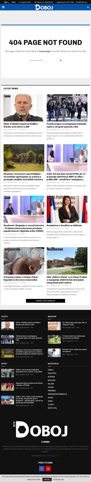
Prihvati (47, 479)
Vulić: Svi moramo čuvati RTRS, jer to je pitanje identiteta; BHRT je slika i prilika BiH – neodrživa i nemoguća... (66, 177)
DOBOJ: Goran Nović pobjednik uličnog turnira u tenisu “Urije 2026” (29, 371)
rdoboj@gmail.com (52, 456)
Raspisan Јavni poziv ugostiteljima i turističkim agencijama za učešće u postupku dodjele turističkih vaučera (23, 177)
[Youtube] (48, 468)
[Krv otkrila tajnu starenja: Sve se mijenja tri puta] (54, 326)
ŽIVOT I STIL (52, 408)
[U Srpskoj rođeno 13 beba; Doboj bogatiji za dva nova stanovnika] (24, 261)
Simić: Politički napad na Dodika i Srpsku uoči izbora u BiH (21, 125)
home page (44, 51)
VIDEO (50, 401)
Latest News (11, 88)
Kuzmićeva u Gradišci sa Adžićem (64, 225)
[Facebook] (41, 468)
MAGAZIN (51, 380)
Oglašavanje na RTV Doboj (65, 2)
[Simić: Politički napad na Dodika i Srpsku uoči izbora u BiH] (24, 107)
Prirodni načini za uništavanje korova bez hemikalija (73, 337)
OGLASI (51, 387)
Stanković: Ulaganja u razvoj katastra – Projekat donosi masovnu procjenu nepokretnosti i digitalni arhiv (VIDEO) (24, 228)
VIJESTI (7, 96)
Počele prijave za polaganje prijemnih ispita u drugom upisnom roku (66, 125)
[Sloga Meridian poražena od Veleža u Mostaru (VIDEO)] (7, 386)
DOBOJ (50, 146)
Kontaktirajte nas (81, 2)
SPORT (50, 398)
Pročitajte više (58, 479)
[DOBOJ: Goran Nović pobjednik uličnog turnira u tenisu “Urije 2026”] (7, 373)
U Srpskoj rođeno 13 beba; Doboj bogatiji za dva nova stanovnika (21, 278)
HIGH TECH (52, 373)
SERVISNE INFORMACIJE (12, 249)
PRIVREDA (52, 391)
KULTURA (51, 377)
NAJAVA (51, 384)
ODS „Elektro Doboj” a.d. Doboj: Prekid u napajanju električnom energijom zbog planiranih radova (67, 280)
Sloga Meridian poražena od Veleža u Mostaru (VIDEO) (29, 384)
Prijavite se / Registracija (44, 2)
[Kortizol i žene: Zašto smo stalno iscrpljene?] (54, 353)
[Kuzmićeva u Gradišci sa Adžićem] (67, 209)
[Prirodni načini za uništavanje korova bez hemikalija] (54, 339)
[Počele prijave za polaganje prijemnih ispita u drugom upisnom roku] (67, 107)
